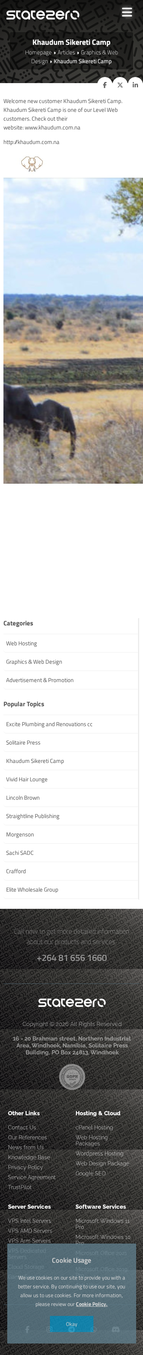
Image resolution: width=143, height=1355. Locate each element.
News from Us (26, 1147)
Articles (66, 52)
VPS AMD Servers (30, 1231)
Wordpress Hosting (100, 1153)
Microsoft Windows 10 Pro (103, 1240)
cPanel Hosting (94, 1127)
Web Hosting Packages (92, 1140)
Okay (71, 1324)
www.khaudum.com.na (52, 127)
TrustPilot (20, 1187)
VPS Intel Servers (29, 1221)
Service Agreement (32, 1177)
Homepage (38, 52)
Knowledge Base (29, 1157)
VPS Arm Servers (29, 1241)
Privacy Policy (25, 1167)
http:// (10, 141)
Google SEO (91, 1173)
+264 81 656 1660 (72, 957)
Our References (27, 1137)
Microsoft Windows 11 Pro (103, 1224)
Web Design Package (102, 1163)
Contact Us (22, 1127)
